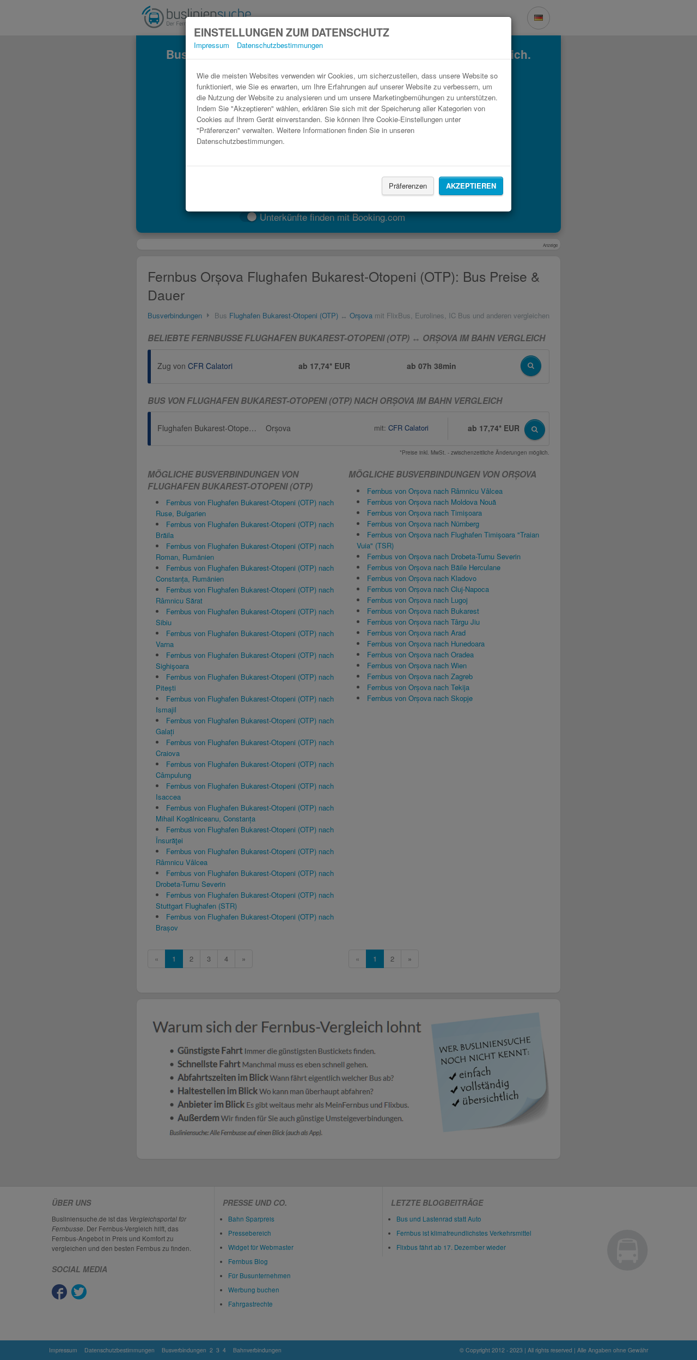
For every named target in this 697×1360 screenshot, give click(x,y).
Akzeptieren (471, 185)
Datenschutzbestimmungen (280, 45)
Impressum (211, 45)
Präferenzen (408, 185)
